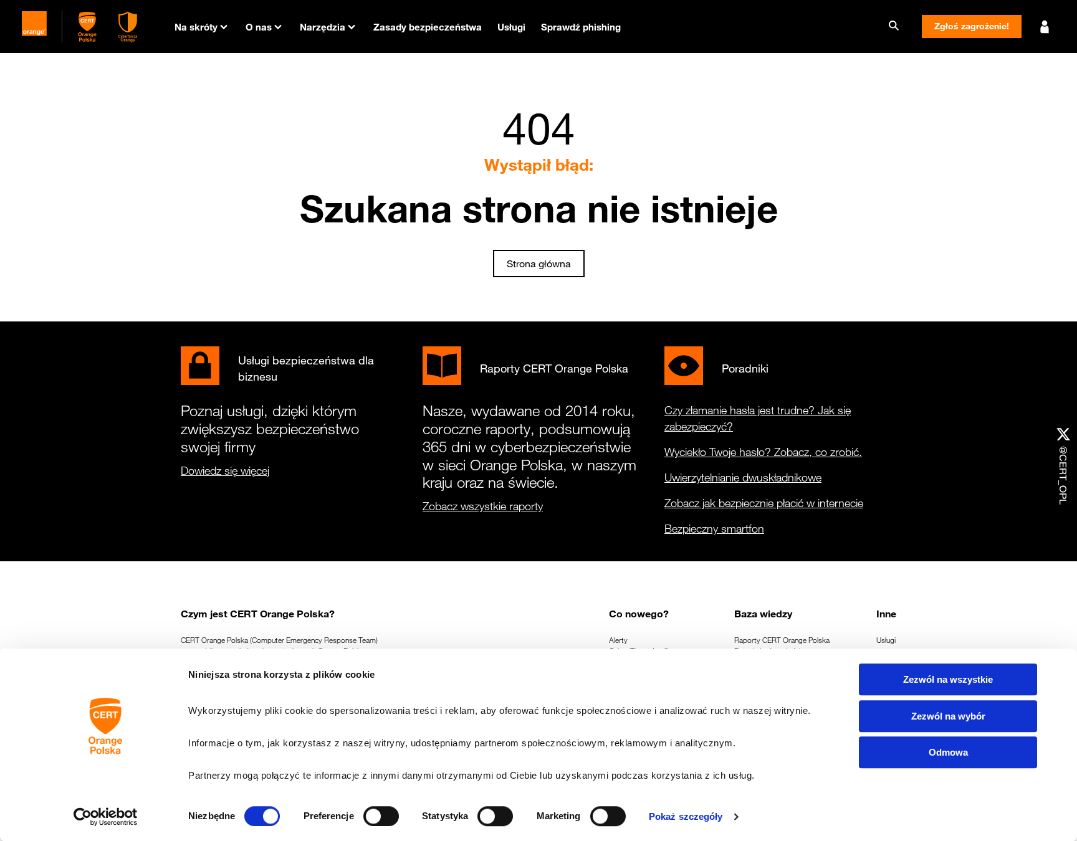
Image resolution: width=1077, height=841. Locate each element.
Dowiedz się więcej (225, 470)
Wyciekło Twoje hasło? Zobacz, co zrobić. (763, 452)
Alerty (618, 640)
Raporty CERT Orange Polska (782, 640)
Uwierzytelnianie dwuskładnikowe (742, 477)
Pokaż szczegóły (686, 816)
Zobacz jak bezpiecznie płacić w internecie (763, 503)
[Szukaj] (893, 26)
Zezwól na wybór (948, 716)
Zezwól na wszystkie (948, 679)
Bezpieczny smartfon (714, 528)
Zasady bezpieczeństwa (427, 26)
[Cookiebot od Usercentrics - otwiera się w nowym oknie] (105, 816)
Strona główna (539, 263)
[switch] (381, 816)
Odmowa (948, 752)
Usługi (511, 26)
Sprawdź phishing (581, 26)
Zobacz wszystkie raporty (483, 506)
